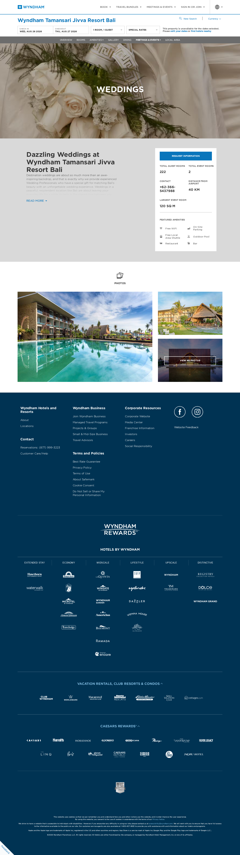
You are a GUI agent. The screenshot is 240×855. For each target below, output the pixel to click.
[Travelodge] (68, 628)
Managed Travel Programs (90, 422)
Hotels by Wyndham (120, 549)
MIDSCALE (103, 562)
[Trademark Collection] (171, 589)
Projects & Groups (85, 428)
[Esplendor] (137, 589)
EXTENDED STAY (34, 562)
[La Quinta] (103, 575)
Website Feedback (186, 427)
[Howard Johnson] (68, 615)
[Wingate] (103, 589)
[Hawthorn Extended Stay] (34, 575)
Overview (66, 40)
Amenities (96, 40)
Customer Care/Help (34, 453)
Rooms (81, 40)
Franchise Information (139, 428)
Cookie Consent (83, 485)
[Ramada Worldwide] (103, 641)
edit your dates (178, 31)
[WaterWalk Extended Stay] (34, 589)
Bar (195, 243)
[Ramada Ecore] (103, 655)
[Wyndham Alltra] (137, 628)
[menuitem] (105, 7)
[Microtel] (68, 602)
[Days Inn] (68, 575)
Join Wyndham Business (89, 416)
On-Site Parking (197, 228)
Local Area (172, 40)
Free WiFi (171, 228)
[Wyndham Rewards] (120, 529)
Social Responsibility (138, 446)
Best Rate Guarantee (86, 461)
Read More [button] (35, 201)
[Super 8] (68, 589)
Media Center (134, 422)
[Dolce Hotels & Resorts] (205, 589)
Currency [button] (213, 18)
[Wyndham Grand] (205, 602)
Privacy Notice (158, 819)
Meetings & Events (147, 40)
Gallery (113, 40)
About (24, 420)
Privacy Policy (82, 467)
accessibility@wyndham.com (161, 824)
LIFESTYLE (137, 562)
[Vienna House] (137, 615)
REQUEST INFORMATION (186, 156)
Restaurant (171, 243)
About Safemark (84, 479)
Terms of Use (81, 473)
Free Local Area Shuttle (172, 236)
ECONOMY (69, 562)
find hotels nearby (201, 31)
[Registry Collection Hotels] (205, 575)
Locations (27, 426)
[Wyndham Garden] (103, 602)
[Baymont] (103, 628)
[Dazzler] (137, 602)
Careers (130, 440)
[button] (120, 683)
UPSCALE (171, 562)
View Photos (190, 360)
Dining (127, 40)
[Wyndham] (171, 575)
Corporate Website (137, 416)
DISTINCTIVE (205, 562)
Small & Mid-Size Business (90, 434)
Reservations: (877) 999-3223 (40, 447)
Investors (131, 434)
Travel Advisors (83, 440)
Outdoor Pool (201, 236)
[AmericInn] (103, 615)
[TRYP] (137, 575)
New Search (190, 18)
